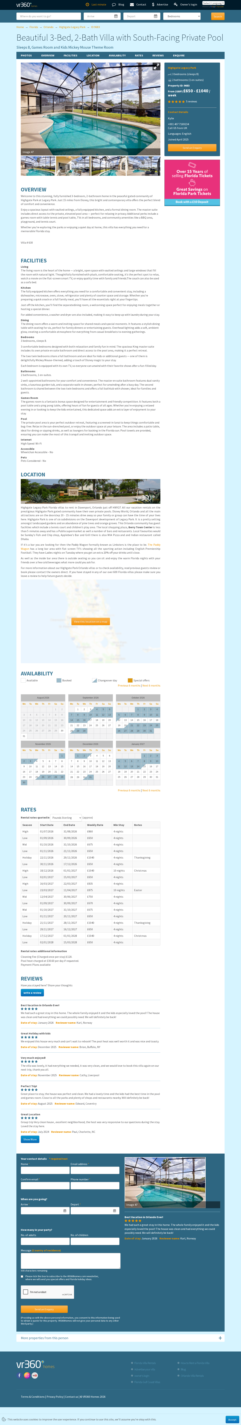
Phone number (80, 1179)
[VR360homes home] (26, 5)
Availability (117, 55)
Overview (47, 55)
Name (25, 1164)
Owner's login (188, 4)
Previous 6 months (129, 685)
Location (93, 55)
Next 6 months (151, 685)
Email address (80, 1164)
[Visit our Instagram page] (27, 1375)
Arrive (25, 1204)
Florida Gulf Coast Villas (147, 1382)
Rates (139, 55)
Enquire (179, 55)
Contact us (71, 1396)
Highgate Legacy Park (182, 67)
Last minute (99, 4)
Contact (141, 4)
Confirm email (30, 1179)
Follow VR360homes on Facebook (19, 1375)
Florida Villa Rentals (145, 1363)
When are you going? (34, 1199)
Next (165, 99)
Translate (220, 7)
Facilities (70, 55)
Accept (232, 1419)
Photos (26, 55)
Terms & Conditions (33, 1396)
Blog (121, 4)
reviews (191, 101)
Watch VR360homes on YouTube (35, 1375)
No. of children (79, 1235)
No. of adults (28, 1235)
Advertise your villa (144, 1369)
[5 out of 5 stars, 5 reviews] (176, 102)
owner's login (141, 1375)
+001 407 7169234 (178, 124)
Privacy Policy (55, 1396)
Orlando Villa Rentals (192, 1375)
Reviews (158, 55)
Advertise (162, 4)
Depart (76, 1204)
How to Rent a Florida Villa (195, 1363)
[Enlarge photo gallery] (156, 66)
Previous (15, 99)
